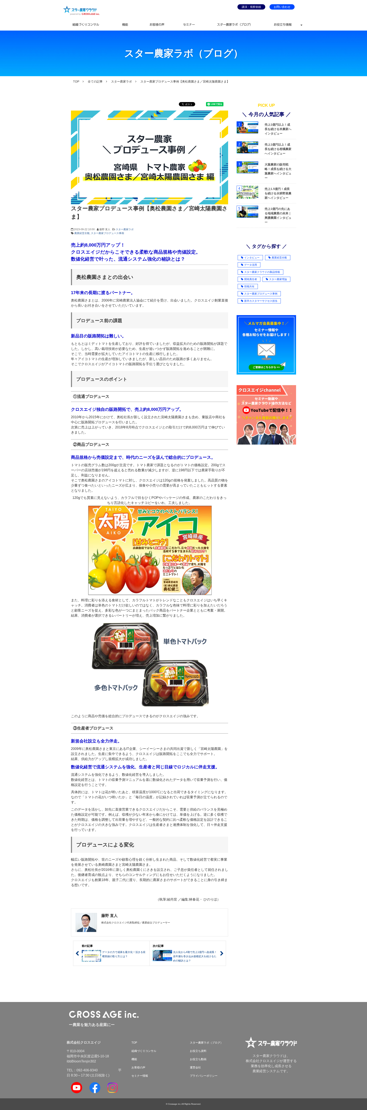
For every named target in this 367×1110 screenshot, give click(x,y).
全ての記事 (95, 81)
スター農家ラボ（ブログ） (235, 24)
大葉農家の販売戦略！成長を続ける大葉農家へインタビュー (278, 171)
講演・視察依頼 (251, 6)
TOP (76, 81)
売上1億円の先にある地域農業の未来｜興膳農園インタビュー (278, 215)
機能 (125, 24)
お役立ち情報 (283, 24)
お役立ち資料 (198, 1050)
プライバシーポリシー (203, 1075)
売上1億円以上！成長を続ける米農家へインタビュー (278, 129)
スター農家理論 (278, 279)
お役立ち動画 (198, 1059)
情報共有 (249, 286)
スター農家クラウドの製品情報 (262, 272)
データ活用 (250, 264)
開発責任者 (250, 279)
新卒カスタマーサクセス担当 (260, 300)
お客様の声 (157, 24)
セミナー (189, 24)
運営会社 (195, 1067)
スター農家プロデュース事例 (107, 233)
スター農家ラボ (121, 81)
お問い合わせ (282, 6)
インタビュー (252, 257)
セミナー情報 (139, 1075)
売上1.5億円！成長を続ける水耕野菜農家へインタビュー (278, 193)
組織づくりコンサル (85, 24)
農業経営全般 (82, 233)
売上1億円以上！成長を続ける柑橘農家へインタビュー (278, 149)
